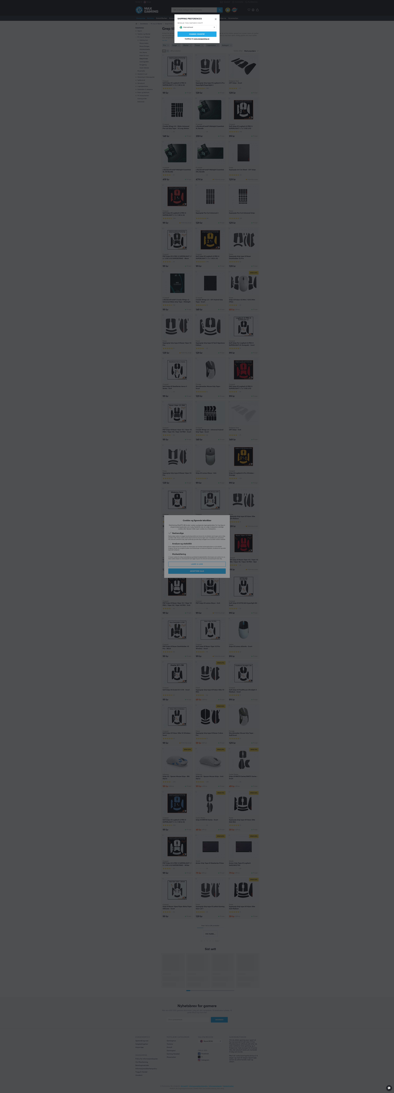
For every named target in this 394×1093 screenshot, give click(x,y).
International (188, 27)
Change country (197, 34)
